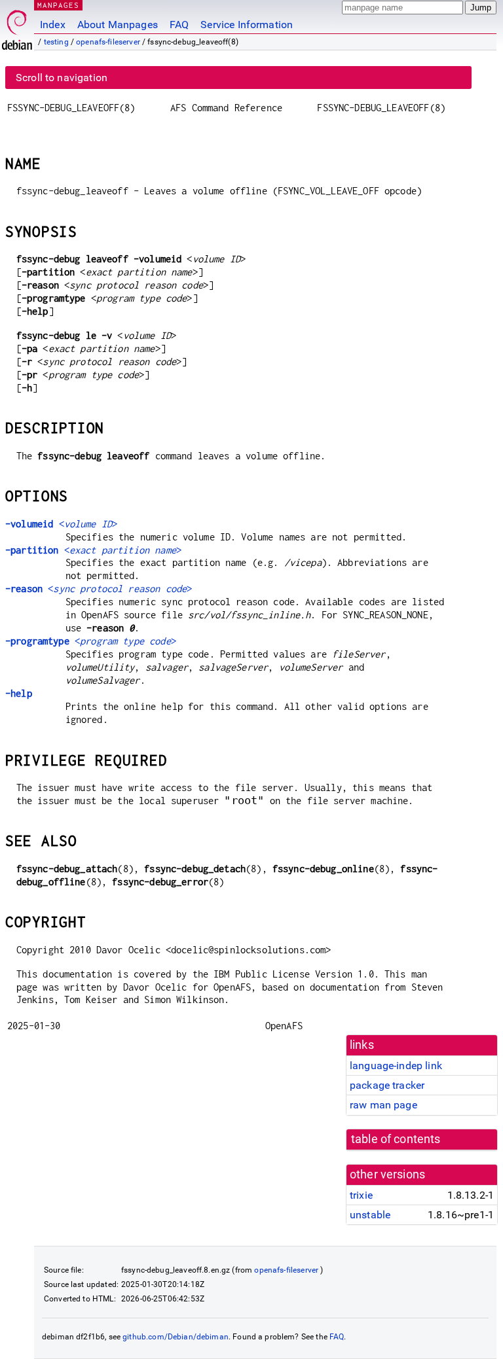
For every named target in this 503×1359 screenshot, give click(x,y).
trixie (361, 1195)
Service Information (246, 24)
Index (52, 24)
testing (56, 41)
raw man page (383, 1105)
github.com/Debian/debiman (175, 1336)
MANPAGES (58, 5)
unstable (370, 1215)
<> (61, 523)
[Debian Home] (17, 26)
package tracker (387, 1085)
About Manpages (117, 24)
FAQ (179, 24)
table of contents (396, 1139)
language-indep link (396, 1065)
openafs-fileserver (108, 41)
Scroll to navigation (61, 77)
